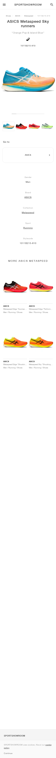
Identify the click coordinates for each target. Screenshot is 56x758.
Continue (8, 753)
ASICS (17, 16)
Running (28, 228)
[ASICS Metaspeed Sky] (8, 126)
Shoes (8, 16)
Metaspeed (28, 16)
